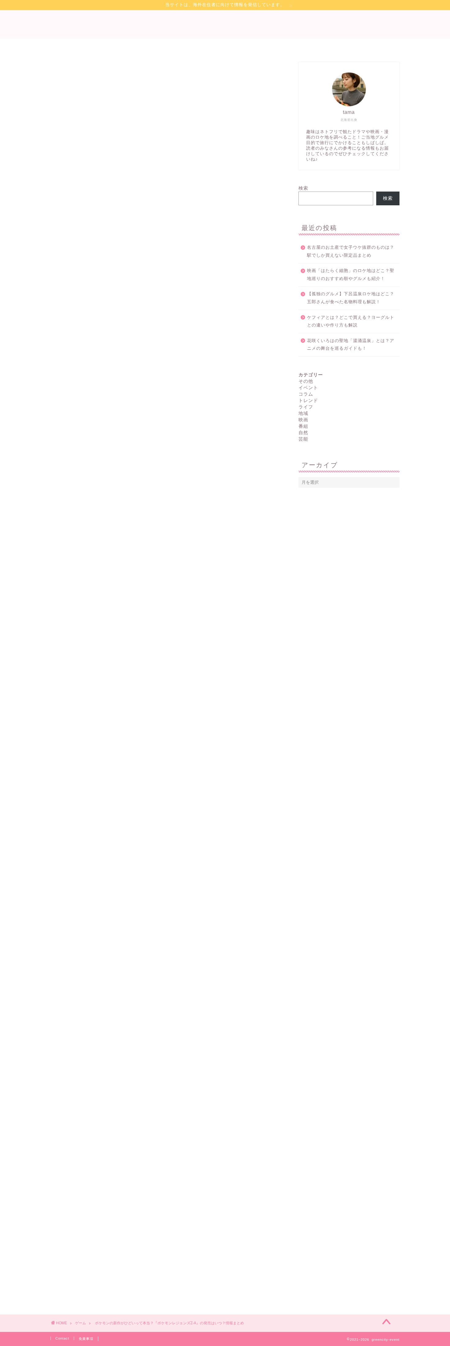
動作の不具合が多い (88, 334)
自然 (303, 432)
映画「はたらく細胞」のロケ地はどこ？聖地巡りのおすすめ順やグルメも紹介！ (350, 274)
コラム (305, 394)
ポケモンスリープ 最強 (173, 717)
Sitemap (229, 45)
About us (300, 45)
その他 (305, 381)
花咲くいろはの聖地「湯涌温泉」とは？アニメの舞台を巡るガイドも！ (350, 344)
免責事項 (86, 1338)
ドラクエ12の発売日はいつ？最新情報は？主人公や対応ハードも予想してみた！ (178, 1045)
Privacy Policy (186, 45)
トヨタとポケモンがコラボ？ (96, 367)
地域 (303, 413)
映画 (303, 419)
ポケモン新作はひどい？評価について (107, 328)
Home (146, 45)
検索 (303, 188)
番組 (303, 426)
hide (89, 311)
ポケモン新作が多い (88, 347)
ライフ (305, 406)
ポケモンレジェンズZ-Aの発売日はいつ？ (111, 360)
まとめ (70, 373)
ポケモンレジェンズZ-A (87, 793)
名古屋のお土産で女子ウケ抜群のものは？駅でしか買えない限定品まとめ (350, 251)
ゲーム (68, 74)
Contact (264, 45)
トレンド (308, 400)
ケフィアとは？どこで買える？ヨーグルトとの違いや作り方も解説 (350, 321)
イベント (308, 387)
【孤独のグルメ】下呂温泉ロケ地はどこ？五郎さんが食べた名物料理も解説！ (350, 298)
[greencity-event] (225, 31)
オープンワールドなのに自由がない (107, 341)
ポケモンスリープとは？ (91, 354)
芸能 (303, 439)
